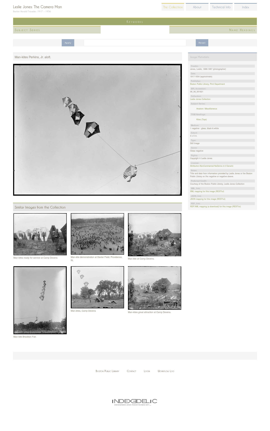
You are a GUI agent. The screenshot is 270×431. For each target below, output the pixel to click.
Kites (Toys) (201, 119)
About (197, 7)
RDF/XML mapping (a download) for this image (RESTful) (215, 206)
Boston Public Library (107, 371)
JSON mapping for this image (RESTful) (207, 199)
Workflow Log (166, 371)
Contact (131, 371)
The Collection (173, 7)
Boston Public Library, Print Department (207, 84)
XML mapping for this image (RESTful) (207, 191)
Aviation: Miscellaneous (206, 108)
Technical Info (221, 7)
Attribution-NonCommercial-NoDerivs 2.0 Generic (211, 165)
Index (245, 7)
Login (147, 371)
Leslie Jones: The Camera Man (37, 7)
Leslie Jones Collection (200, 99)
